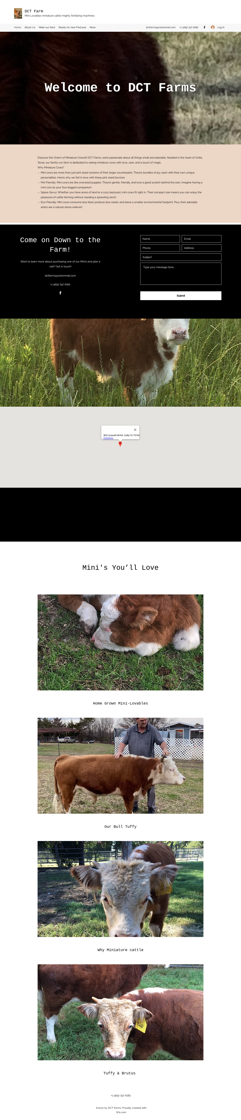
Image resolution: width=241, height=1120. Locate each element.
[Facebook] (204, 27)
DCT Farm (34, 11)
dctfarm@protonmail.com (161, 27)
